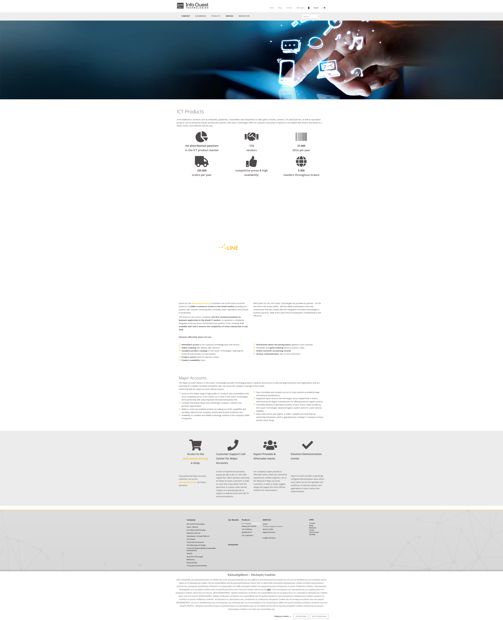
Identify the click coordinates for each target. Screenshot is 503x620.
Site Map (312, 534)
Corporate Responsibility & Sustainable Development (201, 549)
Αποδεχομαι (301, 616)
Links (311, 519)
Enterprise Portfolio (249, 526)
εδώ (269, 589)
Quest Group (314, 532)
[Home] (192, 5)
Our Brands (200, 16)
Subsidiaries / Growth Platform (198, 536)
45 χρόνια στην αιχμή (195, 556)
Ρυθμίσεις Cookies (281, 616)
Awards (189, 553)
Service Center (268, 529)
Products (246, 520)
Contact (289, 8)
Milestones (191, 559)
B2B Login (300, 8)
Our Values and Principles (196, 530)
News (272, 8)
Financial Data (192, 563)
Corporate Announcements (197, 566)
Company (191, 520)
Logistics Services (269, 538)
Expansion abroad (193, 533)
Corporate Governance (195, 542)
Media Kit (312, 528)
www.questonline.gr (201, 303)
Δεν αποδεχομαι (319, 616)
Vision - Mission (192, 527)
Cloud (265, 524)
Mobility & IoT (247, 532)
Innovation (244, 16)
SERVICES (267, 520)
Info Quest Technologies (196, 524)
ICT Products (246, 524)
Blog (280, 8)
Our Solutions (247, 529)
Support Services (269, 532)
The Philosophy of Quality (196, 545)
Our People (191, 539)
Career (311, 530)
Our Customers (247, 535)
